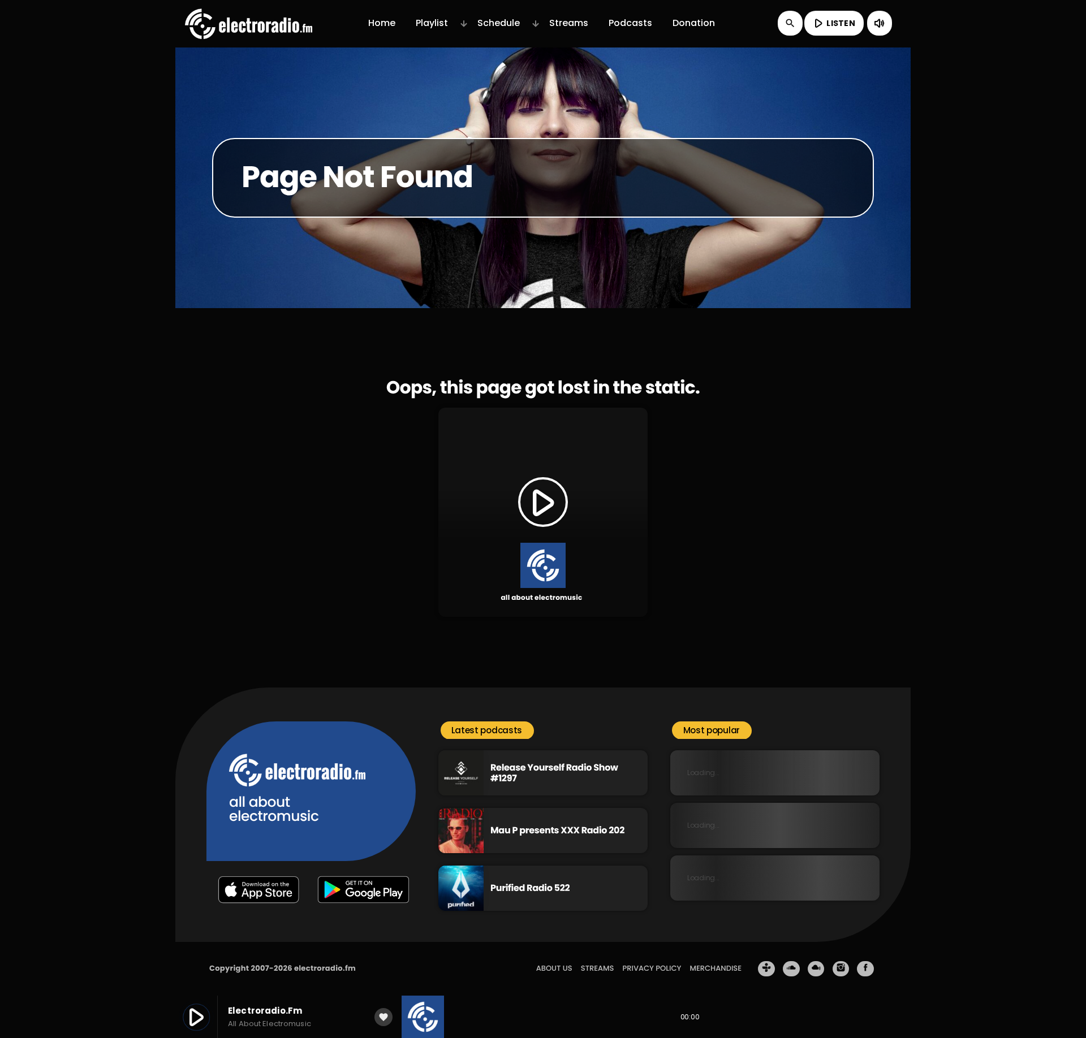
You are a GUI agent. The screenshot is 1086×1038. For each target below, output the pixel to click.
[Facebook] (865, 969)
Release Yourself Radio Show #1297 (554, 773)
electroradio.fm (325, 968)
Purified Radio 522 (530, 887)
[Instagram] (841, 969)
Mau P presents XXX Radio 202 (557, 830)
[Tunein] (766, 969)
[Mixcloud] (816, 969)
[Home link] (248, 23)
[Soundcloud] (791, 969)
